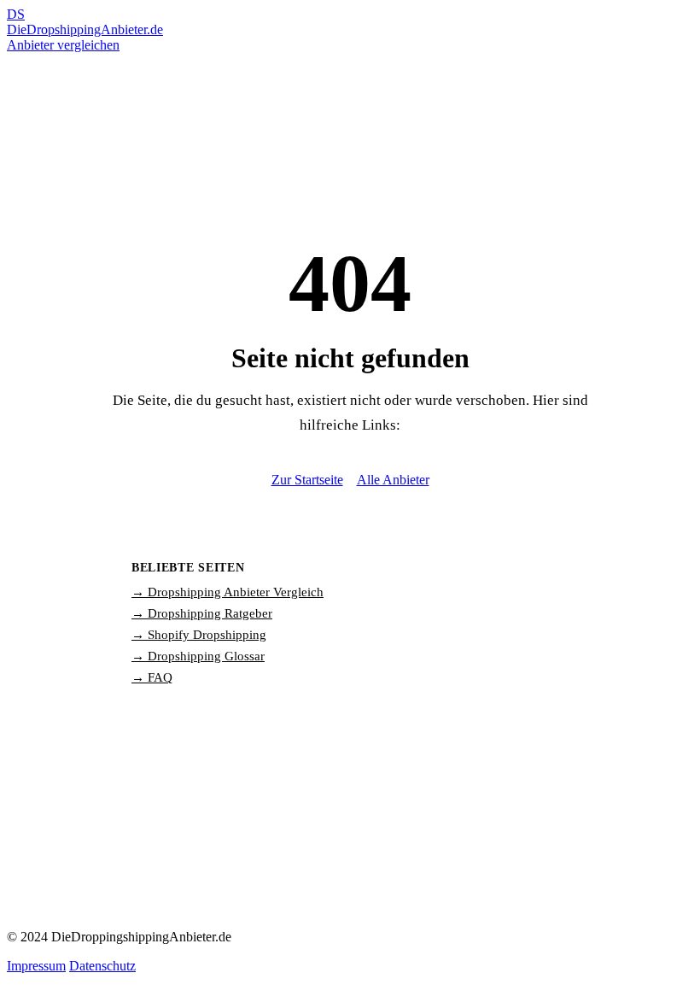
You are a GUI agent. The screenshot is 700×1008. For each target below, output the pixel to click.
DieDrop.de (85, 22)
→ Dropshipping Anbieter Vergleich (227, 592)
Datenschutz (102, 965)
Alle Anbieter (393, 479)
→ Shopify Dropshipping (198, 635)
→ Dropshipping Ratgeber (201, 613)
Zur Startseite (307, 479)
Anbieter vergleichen (63, 45)
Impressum (36, 965)
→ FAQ (151, 677)
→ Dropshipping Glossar (198, 656)
